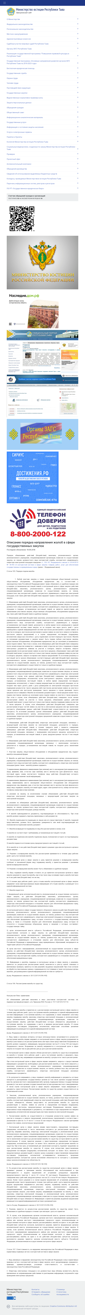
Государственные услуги (16, 122)
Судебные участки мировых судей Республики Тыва (28, 44)
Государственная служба (17, 73)
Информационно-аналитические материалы (25, 117)
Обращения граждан (15, 107)
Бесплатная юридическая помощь (21, 68)
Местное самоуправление (17, 34)
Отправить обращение (41, 1292)
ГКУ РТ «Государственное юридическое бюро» (25, 188)
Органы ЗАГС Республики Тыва (19, 49)
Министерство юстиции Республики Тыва (18, 1292)
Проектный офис (13, 159)
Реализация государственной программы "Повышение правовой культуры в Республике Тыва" (38, 54)
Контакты (35, 1289)
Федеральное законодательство (20, 24)
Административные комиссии (19, 39)
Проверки (11, 154)
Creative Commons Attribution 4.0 (63, 1306)
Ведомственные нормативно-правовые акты (25, 98)
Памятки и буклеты (14, 137)
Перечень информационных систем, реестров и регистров (30, 183)
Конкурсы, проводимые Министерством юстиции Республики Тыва (34, 179)
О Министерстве (13, 19)
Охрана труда (12, 78)
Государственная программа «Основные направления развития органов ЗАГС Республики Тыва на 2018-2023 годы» (38, 62)
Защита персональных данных (19, 102)
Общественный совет (15, 112)
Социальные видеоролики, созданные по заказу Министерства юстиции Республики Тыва (41, 148)
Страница (60, 1289)
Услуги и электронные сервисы (19, 132)
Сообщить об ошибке (40, 1294)
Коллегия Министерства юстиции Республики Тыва (27, 142)
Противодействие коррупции (18, 88)
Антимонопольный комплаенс (19, 164)
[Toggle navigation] (4, 3)
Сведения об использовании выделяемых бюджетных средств (32, 174)
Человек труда (12, 83)
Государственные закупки (17, 93)
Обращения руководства (17, 169)
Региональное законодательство (20, 29)
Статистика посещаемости (62, 1293)
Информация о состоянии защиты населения (25, 127)
